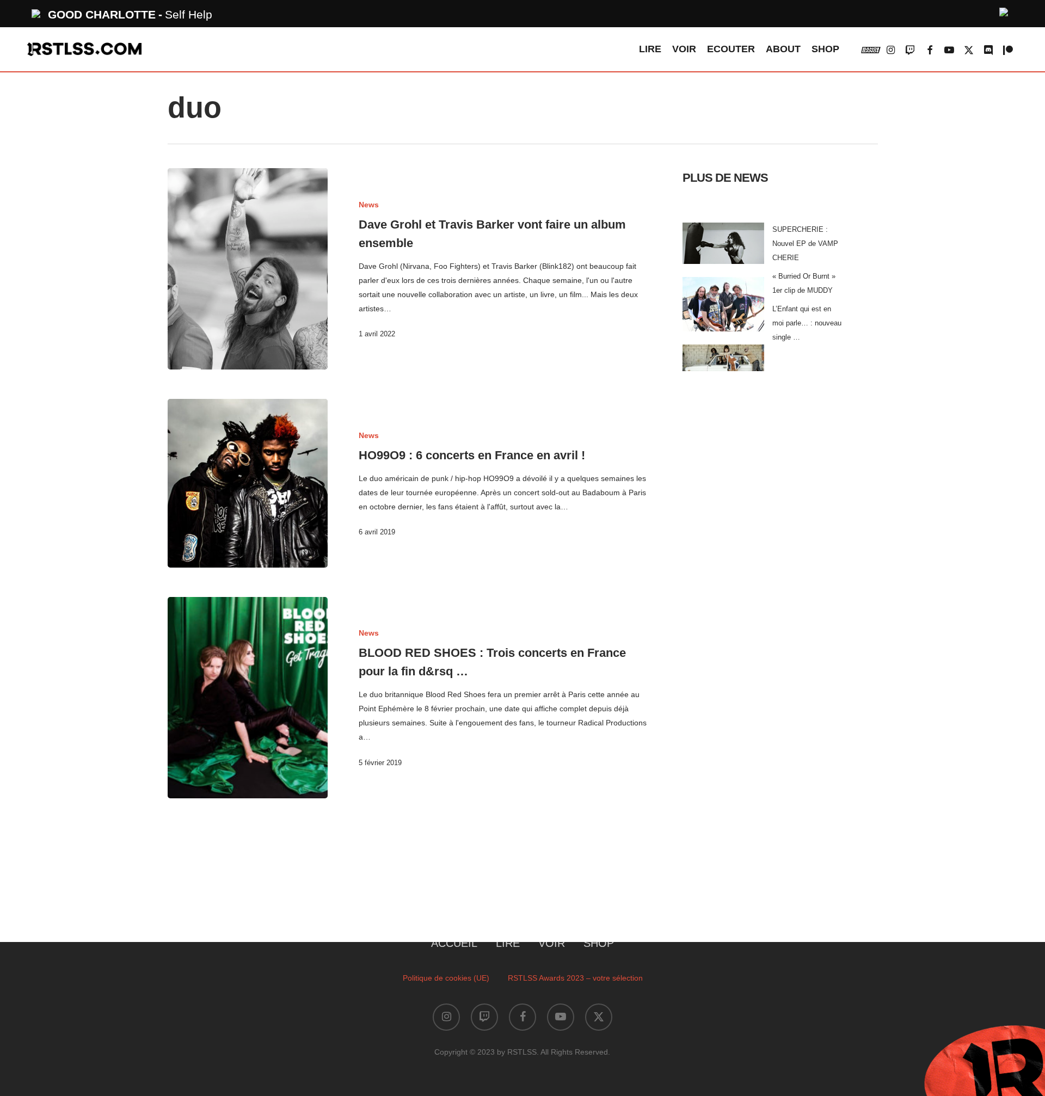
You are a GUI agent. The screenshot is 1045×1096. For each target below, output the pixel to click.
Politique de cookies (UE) (446, 978)
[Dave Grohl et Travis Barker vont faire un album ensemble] (248, 269)
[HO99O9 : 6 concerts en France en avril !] (248, 483)
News (369, 204)
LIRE (508, 943)
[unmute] (1004, 11)
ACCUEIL (454, 943)
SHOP (598, 943)
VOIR (551, 943)
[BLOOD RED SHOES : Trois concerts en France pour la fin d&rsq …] (248, 697)
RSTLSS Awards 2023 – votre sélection (575, 978)
